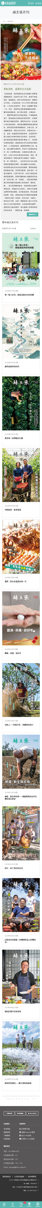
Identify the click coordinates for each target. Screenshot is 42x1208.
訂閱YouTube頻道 (27, 1139)
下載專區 (7, 1135)
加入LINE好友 (26, 1135)
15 (33, 1099)
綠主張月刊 (10, 21)
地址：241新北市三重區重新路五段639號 (24, 1187)
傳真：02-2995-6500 (30, 1190)
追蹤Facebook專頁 (28, 1132)
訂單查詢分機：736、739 (13, 1163)
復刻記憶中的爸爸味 (13, 1011)
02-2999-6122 (11, 1151)
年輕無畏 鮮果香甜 (13, 510)
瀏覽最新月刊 (32, 214)
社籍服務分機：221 (11, 1155)
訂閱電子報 (25, 1129)
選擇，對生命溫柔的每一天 (16, 581)
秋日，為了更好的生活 (14, 868)
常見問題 (7, 1129)
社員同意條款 (19, 1176)
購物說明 (9, 1113)
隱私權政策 (7, 1176)
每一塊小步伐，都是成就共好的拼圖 (19, 295)
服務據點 (20, 1113)
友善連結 (7, 1139)
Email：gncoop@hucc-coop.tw (15, 1167)
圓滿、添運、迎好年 (13, 653)
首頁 (4, 21)
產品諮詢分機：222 (11, 1159)
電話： (6, 1151)
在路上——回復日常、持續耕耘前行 (19, 725)
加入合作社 (33, 1113)
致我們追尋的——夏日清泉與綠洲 (18, 1083)
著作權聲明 (32, 1176)
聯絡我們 (7, 1132)
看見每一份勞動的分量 (14, 438)
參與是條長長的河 (12, 366)
